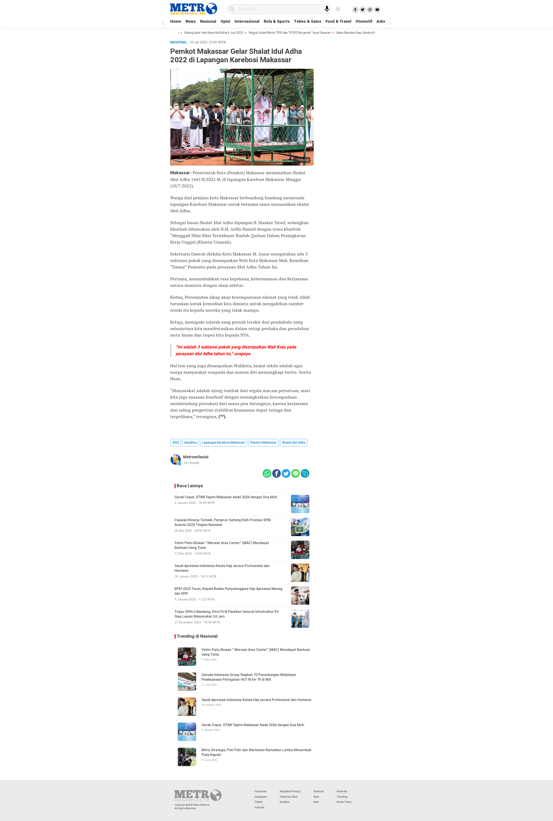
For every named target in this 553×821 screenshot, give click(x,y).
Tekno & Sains (307, 21)
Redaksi (284, 802)
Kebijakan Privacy (290, 791)
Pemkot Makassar (263, 442)
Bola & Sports (277, 21)
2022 (175, 442)
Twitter (258, 802)
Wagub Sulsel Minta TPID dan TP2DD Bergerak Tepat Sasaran (267, 33)
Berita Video (344, 802)
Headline (190, 442)
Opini (225, 21)
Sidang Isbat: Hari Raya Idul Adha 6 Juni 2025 (191, 33)
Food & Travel (338, 21)
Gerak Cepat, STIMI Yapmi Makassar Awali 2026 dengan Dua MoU (253, 725)
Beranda (342, 791)
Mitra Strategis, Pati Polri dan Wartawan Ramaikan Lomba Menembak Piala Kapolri (256, 752)
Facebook (260, 791)
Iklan (316, 797)
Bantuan (319, 791)
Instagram (260, 797)
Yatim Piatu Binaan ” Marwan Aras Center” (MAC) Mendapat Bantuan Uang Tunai (256, 652)
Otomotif (364, 21)
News (191, 21)
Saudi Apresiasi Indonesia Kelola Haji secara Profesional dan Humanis (256, 700)
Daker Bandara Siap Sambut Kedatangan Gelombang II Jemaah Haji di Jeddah (364, 33)
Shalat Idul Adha (293, 442)
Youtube (259, 807)
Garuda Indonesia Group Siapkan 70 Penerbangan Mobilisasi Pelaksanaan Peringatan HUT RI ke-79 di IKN (249, 677)
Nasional (208, 21)
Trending (342, 797)
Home (175, 21)
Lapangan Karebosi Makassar (223, 442)
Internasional (247, 21)
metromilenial (195, 457)
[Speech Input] (327, 9)
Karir (316, 802)
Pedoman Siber (289, 797)
